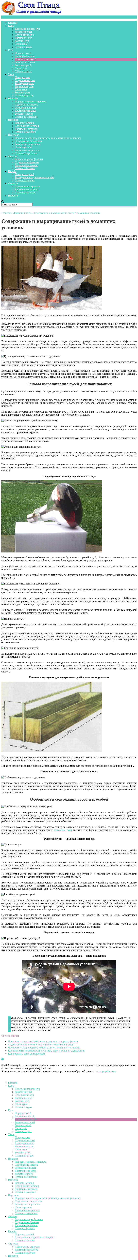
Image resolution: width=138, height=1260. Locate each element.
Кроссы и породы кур (27, 28)
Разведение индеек (26, 107)
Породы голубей (24, 174)
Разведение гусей (25, 62)
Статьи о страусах (25, 192)
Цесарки (13, 119)
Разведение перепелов (27, 144)
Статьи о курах (23, 47)
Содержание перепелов (28, 141)
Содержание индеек (26, 104)
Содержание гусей (25, 59)
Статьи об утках (24, 95)
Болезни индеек (24, 113)
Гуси (10, 50)
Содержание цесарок (27, 125)
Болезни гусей (23, 65)
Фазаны (12, 156)
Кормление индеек (25, 110)
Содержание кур (24, 34)
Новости (13, 195)
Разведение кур (23, 31)
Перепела (13, 134)
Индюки (13, 98)
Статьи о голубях (25, 180)
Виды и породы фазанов (29, 159)
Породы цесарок (24, 122)
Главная (12, 22)
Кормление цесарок (26, 128)
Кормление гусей (25, 56)
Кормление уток (24, 86)
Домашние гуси (22, 213)
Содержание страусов (27, 186)
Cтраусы (13, 183)
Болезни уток (22, 92)
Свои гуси (21, 68)
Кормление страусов (26, 189)
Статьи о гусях (23, 71)
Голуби (12, 171)
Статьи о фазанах (25, 168)
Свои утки (21, 89)
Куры (11, 25)
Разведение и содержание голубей (34, 177)
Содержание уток (25, 80)
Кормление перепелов (27, 150)
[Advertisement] (69, 1058)
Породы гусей (23, 53)
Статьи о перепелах (26, 153)
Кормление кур (23, 37)
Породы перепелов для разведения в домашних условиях (48, 138)
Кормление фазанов (26, 165)
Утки (11, 74)
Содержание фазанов (27, 162)
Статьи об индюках (26, 116)
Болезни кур (22, 40)
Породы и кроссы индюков (30, 101)
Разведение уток (24, 83)
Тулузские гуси (63, 830)
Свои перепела (23, 147)
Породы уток (22, 77)
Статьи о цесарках (25, 131)
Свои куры (21, 43)
